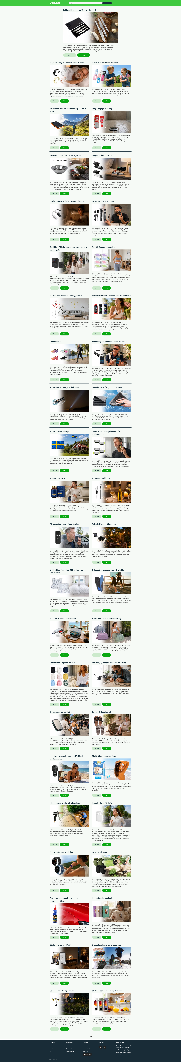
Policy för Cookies (70, 1051)
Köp (84, 55)
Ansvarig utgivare (53, 1048)
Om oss (129, 3)
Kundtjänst (121, 3)
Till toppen (90, 1036)
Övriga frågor (85, 1051)
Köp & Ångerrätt (86, 1046)
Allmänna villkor (69, 1046)
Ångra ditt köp (87, 1054)
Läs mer (70, 55)
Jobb (50, 1051)
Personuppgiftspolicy (70, 1048)
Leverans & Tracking (87, 1048)
